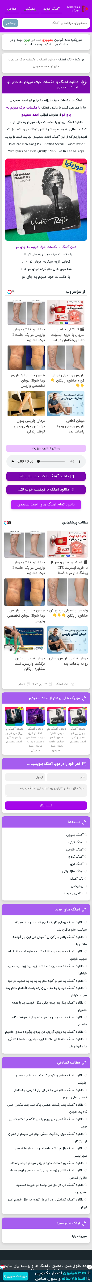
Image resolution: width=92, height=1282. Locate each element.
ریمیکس (30, 9)
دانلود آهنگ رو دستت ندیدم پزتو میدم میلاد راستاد (47, 1163)
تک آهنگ (64, 60)
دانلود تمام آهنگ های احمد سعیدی (46, 504)
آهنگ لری (77, 864)
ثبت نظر (46, 805)
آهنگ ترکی (76, 842)
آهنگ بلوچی (75, 835)
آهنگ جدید (51, 9)
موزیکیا (79, 60)
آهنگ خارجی (75, 849)
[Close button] (89, 1267)
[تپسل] (2, 1267)
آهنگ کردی (76, 857)
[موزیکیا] (76, 9)
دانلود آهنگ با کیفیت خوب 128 (43, 489)
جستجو (11, 23)
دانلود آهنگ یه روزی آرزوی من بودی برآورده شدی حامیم (44, 1032)
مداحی (12, 9)
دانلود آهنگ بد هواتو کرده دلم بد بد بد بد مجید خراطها (46, 981)
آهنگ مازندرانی (73, 871)
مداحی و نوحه (74, 893)
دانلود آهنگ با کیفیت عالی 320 (44, 476)
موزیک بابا (79, 1236)
